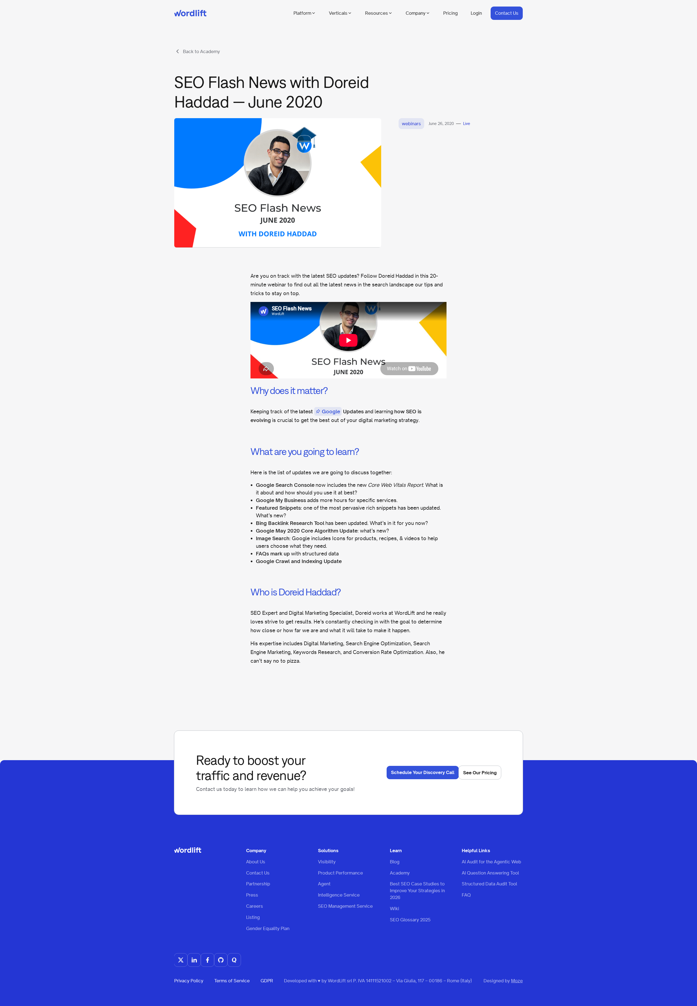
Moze (517, 980)
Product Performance (340, 872)
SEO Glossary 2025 (410, 919)
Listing (253, 917)
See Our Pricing (480, 772)
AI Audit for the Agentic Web (491, 861)
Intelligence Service (339, 895)
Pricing (450, 13)
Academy (400, 872)
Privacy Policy (188, 980)
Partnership (258, 883)
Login (476, 13)
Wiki (394, 908)
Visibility (327, 861)
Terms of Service (232, 980)
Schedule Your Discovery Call (422, 772)
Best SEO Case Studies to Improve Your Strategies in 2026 (417, 890)
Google (331, 411)
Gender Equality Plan (267, 928)
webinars (411, 123)
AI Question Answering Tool (490, 872)
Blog (394, 861)
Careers (254, 906)
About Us (255, 861)
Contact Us (506, 13)
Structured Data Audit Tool (489, 883)
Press (252, 895)
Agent (324, 883)
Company (416, 13)
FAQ (466, 895)
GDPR (267, 980)
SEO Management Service (345, 906)
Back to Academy (201, 51)
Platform (302, 13)
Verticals (338, 13)
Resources (376, 13)
